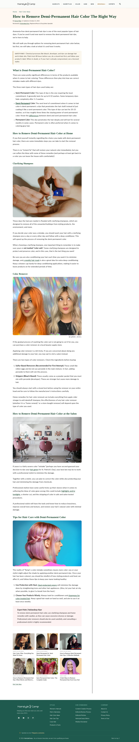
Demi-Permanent (23, 103)
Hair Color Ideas (24, 12)
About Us (104, 709)
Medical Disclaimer (81, 722)
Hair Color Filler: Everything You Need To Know (23, 654)
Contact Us (104, 712)
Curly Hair (53, 722)
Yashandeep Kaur (24, 23)
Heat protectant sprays (47, 585)
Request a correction (38, 733)
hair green (34, 470)
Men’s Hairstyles (55, 712)
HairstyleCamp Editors (82, 718)
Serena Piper (17, 21)
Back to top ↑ (116, 738)
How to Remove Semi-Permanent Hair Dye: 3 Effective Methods (70, 654)
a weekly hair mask (31, 260)
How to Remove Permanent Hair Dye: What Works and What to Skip (23, 679)
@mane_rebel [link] (76, 337)
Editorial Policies (80, 715)
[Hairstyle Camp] (29, 4)
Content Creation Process (83, 709)
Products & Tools (55, 725)
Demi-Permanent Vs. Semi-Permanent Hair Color (44, 654)
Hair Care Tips (54, 718)
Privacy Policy (105, 715)
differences (33, 116)
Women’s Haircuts (55, 709)
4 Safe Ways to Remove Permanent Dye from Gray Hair (70, 679)
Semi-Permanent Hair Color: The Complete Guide (46, 679)
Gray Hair (63, 676)
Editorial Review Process (83, 712)
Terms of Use (105, 718)
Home (15, 12)
